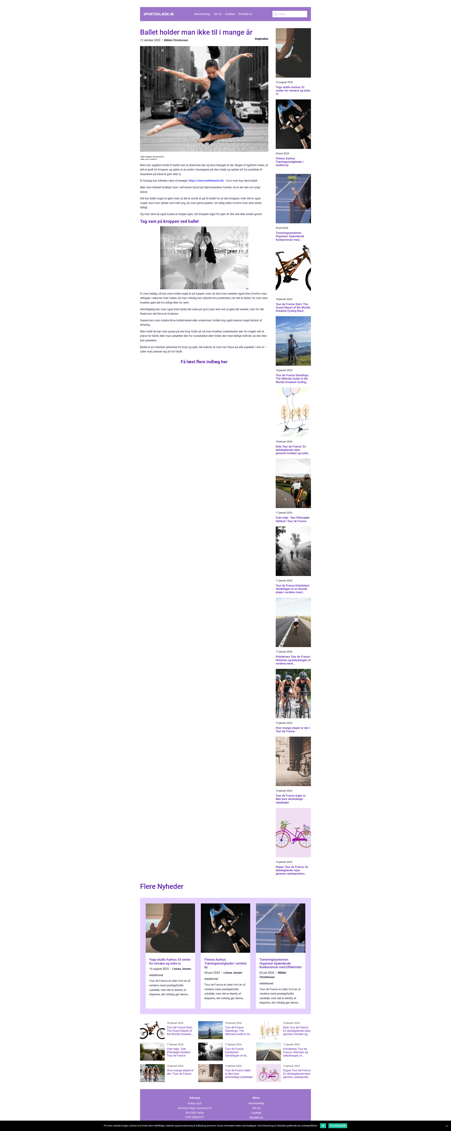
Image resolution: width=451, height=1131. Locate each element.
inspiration (261, 38)
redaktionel (156, 975)
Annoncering (202, 14)
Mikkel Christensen (176, 40)
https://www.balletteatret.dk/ (206, 180)
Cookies (230, 14)
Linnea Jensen (181, 969)
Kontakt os (245, 14)
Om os (218, 14)
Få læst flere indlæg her (204, 361)
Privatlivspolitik (337, 1125)
